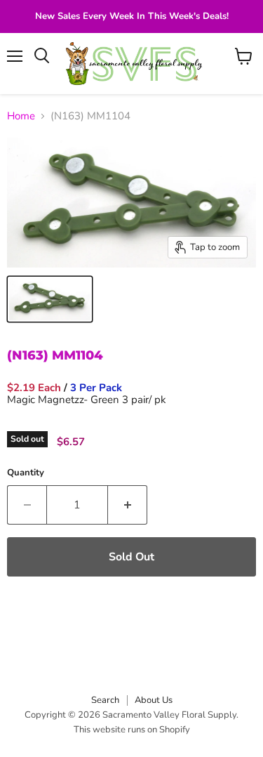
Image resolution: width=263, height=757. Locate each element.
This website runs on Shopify (132, 729)
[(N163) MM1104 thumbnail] (50, 299)
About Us (154, 700)
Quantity (25, 473)
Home (21, 116)
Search (105, 700)
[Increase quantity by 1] (127, 505)
